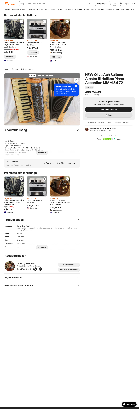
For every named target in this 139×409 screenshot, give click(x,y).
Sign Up (127, 3)
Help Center (130, 9)
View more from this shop (69, 270)
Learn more (28, 230)
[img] (107, 128)
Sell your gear (102, 4)
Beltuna (19, 233)
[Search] (88, 3)
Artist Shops (110, 9)
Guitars (7, 9)
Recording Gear (50, 9)
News (92, 9)
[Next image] (21, 28)
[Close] (76, 86)
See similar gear (45, 75)
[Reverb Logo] (10, 3)
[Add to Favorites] (21, 21)
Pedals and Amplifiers (19, 9)
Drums (60, 9)
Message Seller (68, 264)
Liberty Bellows (96, 128)
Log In (133, 3)
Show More (42, 152)
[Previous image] (7, 28)
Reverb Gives (120, 9)
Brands (86, 9)
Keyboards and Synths (36, 9)
